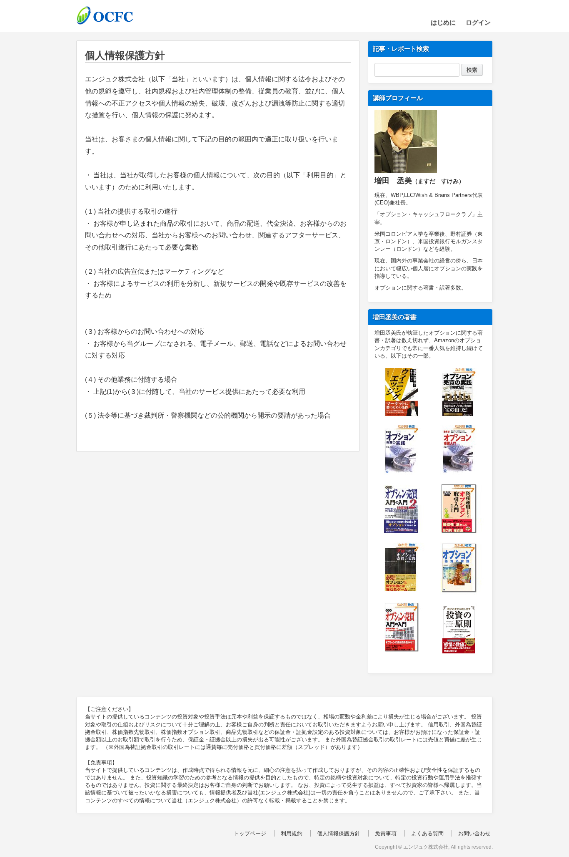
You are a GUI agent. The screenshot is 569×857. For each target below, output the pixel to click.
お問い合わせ (474, 833)
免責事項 (386, 833)
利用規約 (291, 833)
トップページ (250, 833)
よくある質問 (427, 833)
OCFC (118, 15)
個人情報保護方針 (338, 833)
